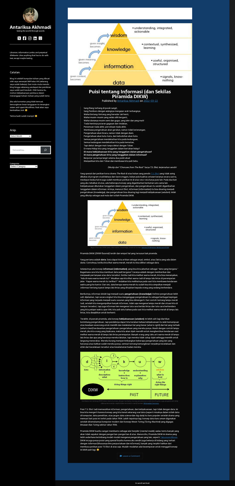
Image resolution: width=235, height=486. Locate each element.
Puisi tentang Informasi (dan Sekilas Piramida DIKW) (130, 54)
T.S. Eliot (155, 173)
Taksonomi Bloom (168, 437)
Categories (14, 163)
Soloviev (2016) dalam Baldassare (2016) (155, 247)
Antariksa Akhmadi (30, 27)
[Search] (45, 149)
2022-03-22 (151, 101)
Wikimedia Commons (151, 403)
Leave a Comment (131, 456)
